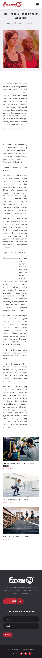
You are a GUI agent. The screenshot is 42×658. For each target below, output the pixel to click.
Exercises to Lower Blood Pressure (17, 500)
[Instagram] (29, 653)
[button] (37, 4)
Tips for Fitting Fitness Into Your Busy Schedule (18, 465)
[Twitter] (21, 653)
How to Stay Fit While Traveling (16, 536)
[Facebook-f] (25, 653)
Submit (7, 635)
